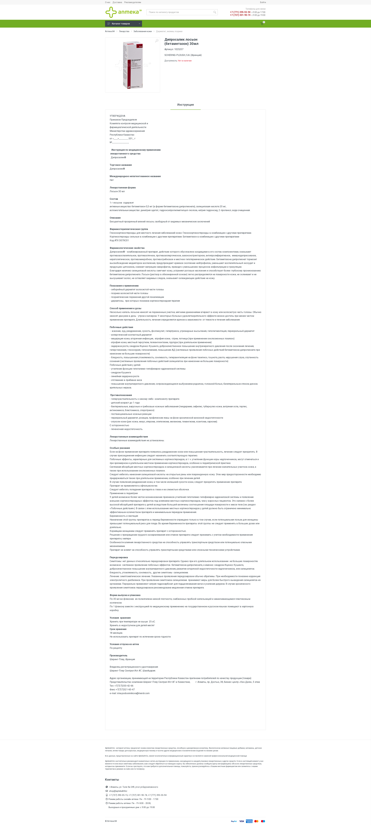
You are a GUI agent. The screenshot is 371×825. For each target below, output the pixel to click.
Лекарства (124, 31)
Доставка (117, 2)
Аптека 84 (110, 31)
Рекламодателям (132, 2)
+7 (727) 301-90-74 (240, 15)
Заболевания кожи (143, 31)
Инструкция (185, 104)
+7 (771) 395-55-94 (240, 12)
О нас (107, 2)
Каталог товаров (121, 23)
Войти (263, 2)
